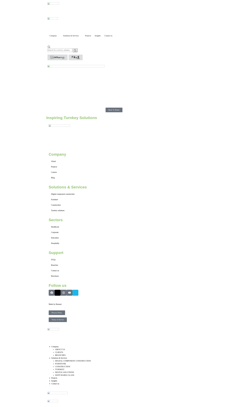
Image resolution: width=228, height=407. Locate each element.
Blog (53, 178)
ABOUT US (60, 349)
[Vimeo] (75, 293)
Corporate (55, 232)
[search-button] (75, 50)
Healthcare (55, 227)
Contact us (55, 271)
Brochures (55, 276)
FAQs (53, 260)
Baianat (59, 304)
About (53, 161)
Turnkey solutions (57, 210)
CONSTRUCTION (62, 367)
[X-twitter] (58, 293)
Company (55, 347)
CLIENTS (59, 352)
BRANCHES (60, 355)
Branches (54, 265)
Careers (54, 172)
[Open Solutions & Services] (80, 35)
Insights (54, 381)
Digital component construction (63, 194)
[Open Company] (58, 35)
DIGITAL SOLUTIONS (64, 372)
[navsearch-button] (49, 47)
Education (55, 238)
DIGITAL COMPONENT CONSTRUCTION (73, 361)
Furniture (54, 200)
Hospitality (55, 243)
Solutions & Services (59, 358)
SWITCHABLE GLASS (64, 375)
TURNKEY (59, 369)
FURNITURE (60, 364)
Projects (54, 167)
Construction (56, 205)
